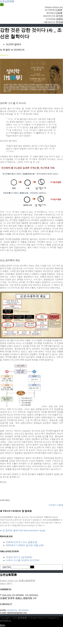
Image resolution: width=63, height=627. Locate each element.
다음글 (60, 505)
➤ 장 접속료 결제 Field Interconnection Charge (22, 530)
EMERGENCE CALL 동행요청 (21, 542)
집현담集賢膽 (7, 1)
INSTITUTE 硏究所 (53, 16)
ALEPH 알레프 (13, 44)
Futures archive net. (54, 7)
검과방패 (23, 618)
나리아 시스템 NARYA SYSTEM (22, 560)
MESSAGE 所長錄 (53, 22)
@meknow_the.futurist (17, 610)
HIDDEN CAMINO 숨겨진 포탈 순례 (25, 545)
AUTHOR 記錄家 (54, 10)
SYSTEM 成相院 (54, 19)
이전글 (52, 505)
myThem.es (5, 620)
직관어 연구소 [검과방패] (19, 557)
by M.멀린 (5, 49)
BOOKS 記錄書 (55, 13)
